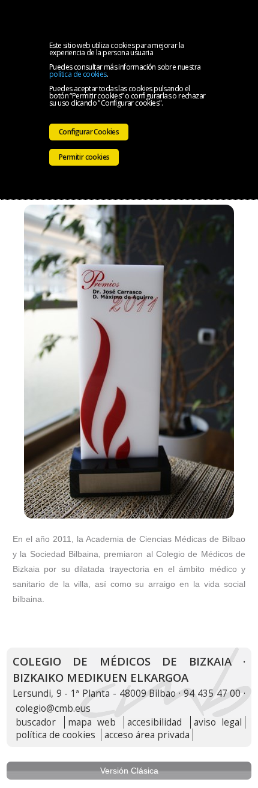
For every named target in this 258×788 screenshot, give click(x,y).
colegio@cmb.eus (53, 708)
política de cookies (78, 74)
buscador (36, 722)
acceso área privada (147, 735)
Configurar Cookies (89, 132)
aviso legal (218, 722)
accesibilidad (154, 722)
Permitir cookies (84, 157)
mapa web (92, 722)
